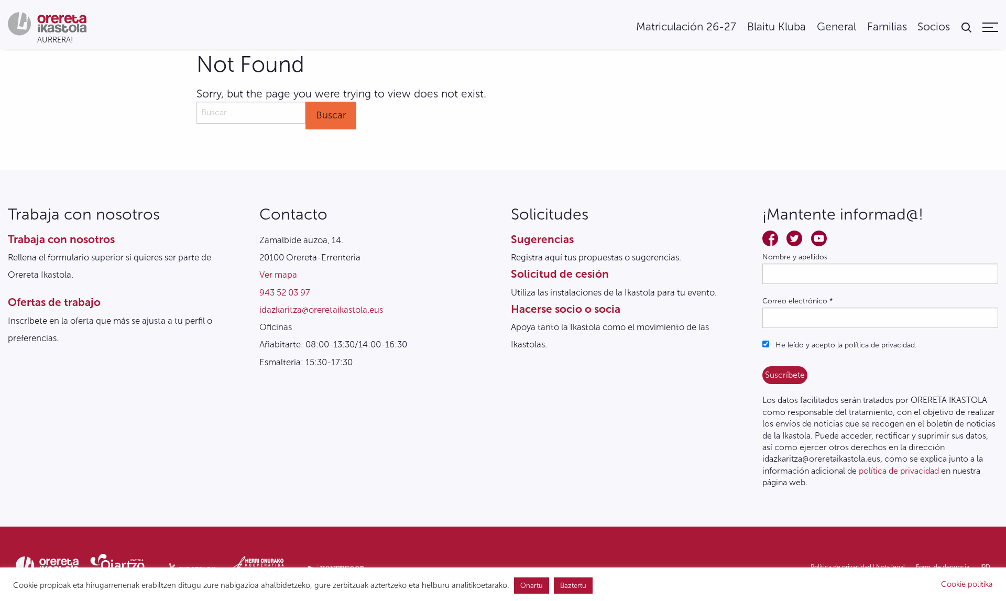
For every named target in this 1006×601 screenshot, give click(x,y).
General (836, 26)
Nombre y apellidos (794, 257)
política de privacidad (899, 471)
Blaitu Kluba (776, 26)
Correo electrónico (797, 301)
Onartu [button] (531, 585)
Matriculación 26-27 (686, 26)
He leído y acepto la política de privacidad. (844, 345)
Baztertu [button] (573, 585)
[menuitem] (686, 26)
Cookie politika (967, 584)
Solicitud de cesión (560, 273)
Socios (933, 26)
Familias (887, 26)
